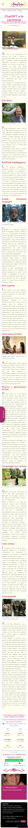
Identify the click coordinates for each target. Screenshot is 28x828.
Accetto (23, 821)
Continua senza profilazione (13, 821)
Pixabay (11, 224)
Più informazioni (20, 825)
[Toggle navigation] (2, 4)
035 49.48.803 (6, 764)
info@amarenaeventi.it (19, 765)
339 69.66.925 (15, 760)
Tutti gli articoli (11, 10)
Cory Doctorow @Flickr (12, 49)
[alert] (14, 814)
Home (4, 10)
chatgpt (20, 10)
